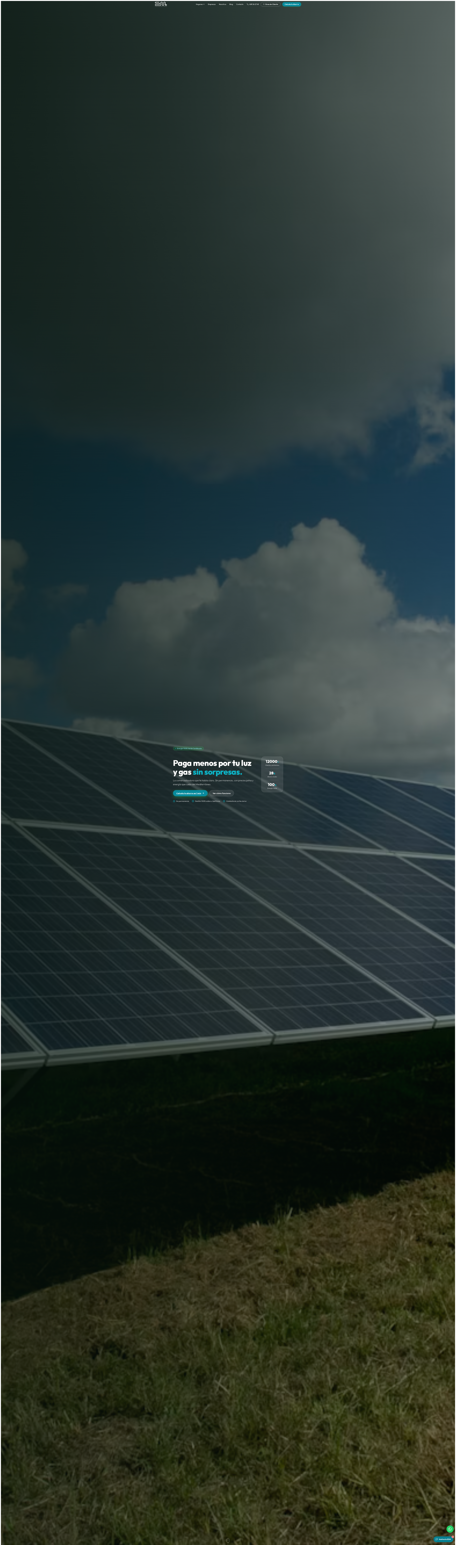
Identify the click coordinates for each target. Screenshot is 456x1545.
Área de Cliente (271, 4)
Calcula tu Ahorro (292, 4)
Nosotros (222, 4)
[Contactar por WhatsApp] (450, 1529)
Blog (231, 4)
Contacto (239, 4)
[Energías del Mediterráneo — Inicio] (161, 4)
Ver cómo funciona (221, 793)
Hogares (199, 4)
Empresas (212, 4)
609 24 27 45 (254, 4)
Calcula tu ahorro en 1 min (188, 793)
